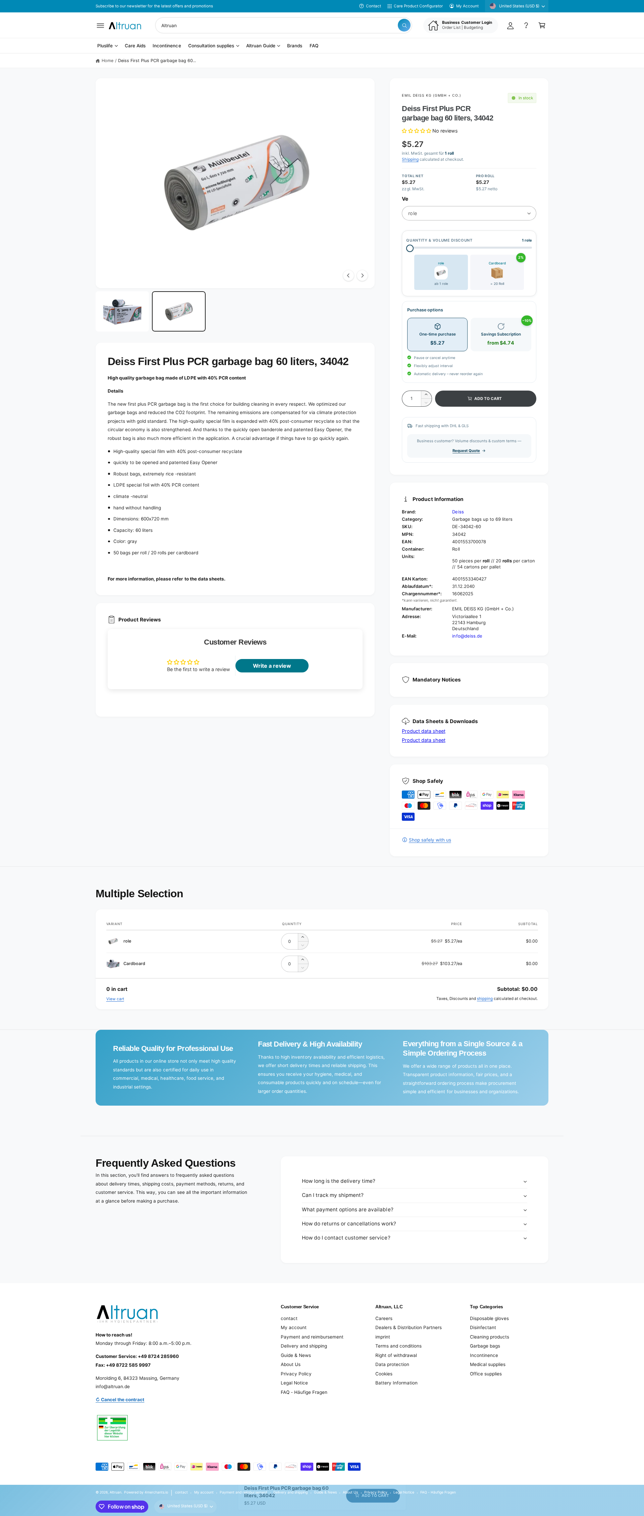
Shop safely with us (430, 840)
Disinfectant (483, 1327)
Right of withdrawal (396, 1355)
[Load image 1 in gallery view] (122, 311)
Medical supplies (487, 1364)
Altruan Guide (260, 46)
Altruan (115, 1492)
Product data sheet (423, 731)
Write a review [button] (272, 665)
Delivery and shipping (304, 1346)
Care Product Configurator (418, 6)
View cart (115, 999)
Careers (383, 1318)
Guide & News (296, 1355)
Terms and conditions (398, 1346)
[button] (100, 25)
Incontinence (484, 1355)
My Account (467, 6)
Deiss (458, 511)
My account (294, 1327)
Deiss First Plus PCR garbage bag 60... (157, 60)
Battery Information (396, 1382)
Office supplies (486, 1373)
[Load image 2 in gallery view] (178, 311)
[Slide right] (362, 275)
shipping (485, 998)
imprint (382, 1337)
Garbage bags (485, 1346)
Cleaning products (489, 1337)
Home (107, 60)
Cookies (383, 1373)
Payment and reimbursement (312, 1337)
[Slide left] (348, 275)
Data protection (392, 1364)
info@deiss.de (467, 636)
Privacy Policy (296, 1373)
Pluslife (105, 46)
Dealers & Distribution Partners (408, 1327)
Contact (373, 6)
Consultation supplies (211, 46)
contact (289, 1318)
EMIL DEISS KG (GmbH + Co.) (431, 95)
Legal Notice (294, 1382)
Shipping (410, 159)
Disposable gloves (489, 1318)
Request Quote (466, 450)
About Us (291, 1364)
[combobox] (283, 25)
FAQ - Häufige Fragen (304, 1392)
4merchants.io (156, 1492)
